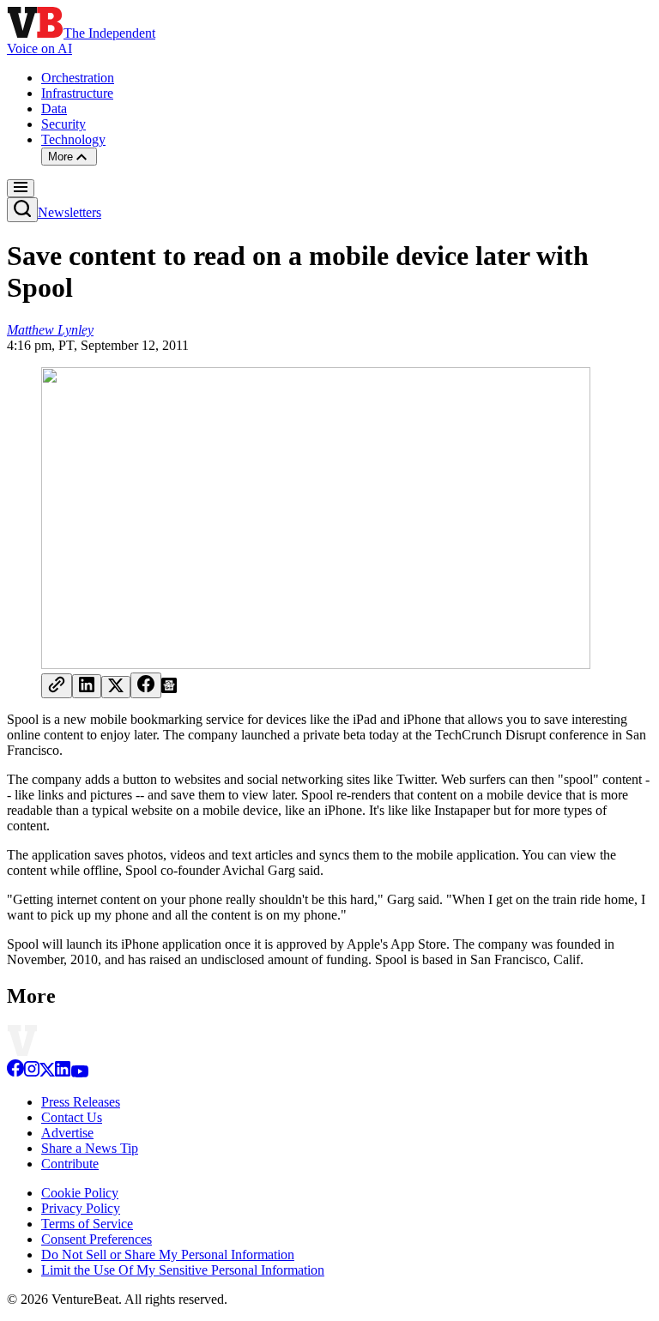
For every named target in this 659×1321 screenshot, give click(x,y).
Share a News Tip (89, 1148)
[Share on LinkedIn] (86, 686)
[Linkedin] (62, 1072)
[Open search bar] (22, 209)
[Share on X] (115, 687)
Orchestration (77, 77)
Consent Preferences (96, 1239)
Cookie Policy (79, 1192)
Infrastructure (77, 93)
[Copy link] (56, 685)
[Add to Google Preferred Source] (169, 688)
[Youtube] (79, 1072)
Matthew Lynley (50, 330)
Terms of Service (87, 1223)
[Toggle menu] (20, 188)
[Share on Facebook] (145, 685)
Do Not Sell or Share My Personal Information (167, 1254)
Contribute (70, 1163)
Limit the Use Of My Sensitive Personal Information (182, 1270)
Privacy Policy (80, 1208)
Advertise (67, 1132)
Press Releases (80, 1102)
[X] (47, 1072)
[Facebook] (15, 1072)
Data (54, 108)
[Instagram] (31, 1072)
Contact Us (71, 1117)
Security (63, 124)
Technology (73, 139)
